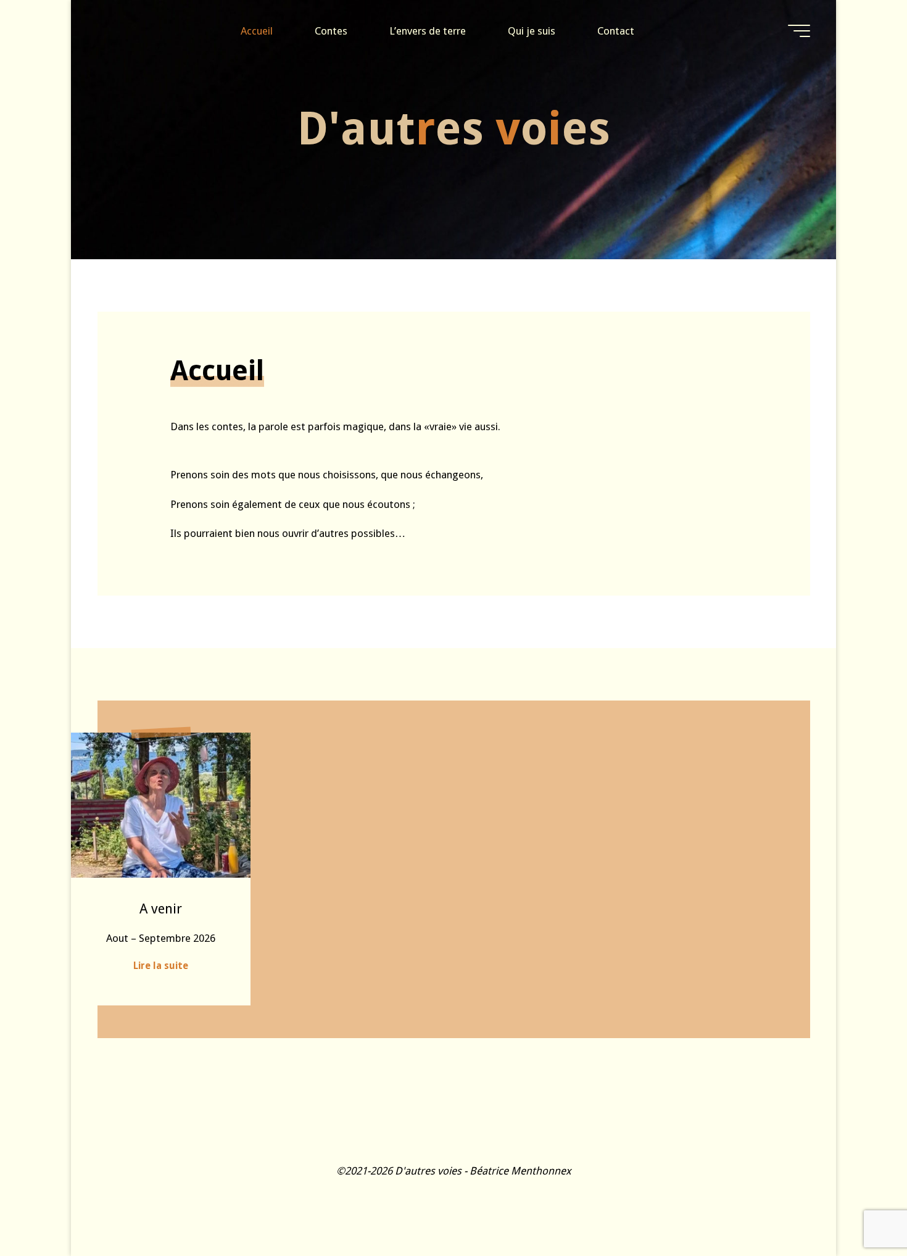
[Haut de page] (859, 1208)
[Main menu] (799, 31)
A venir (160, 908)
